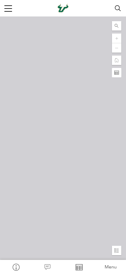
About (16, 267)
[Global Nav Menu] (8, 8)
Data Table (79, 267)
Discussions (47, 267)
